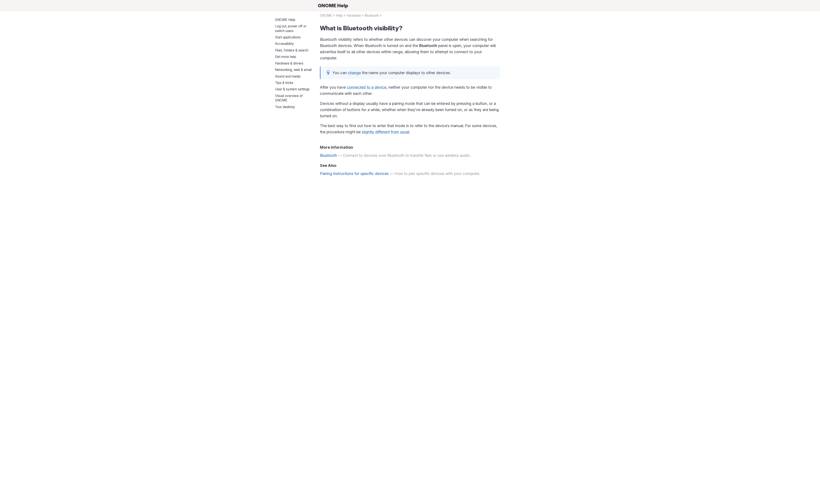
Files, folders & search (291, 50)
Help (339, 15)
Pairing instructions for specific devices (354, 173)
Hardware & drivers (289, 63)
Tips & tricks (284, 83)
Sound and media (287, 76)
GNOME (326, 15)
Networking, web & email (293, 70)
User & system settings (292, 89)
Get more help (285, 57)
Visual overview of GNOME (289, 98)
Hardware (354, 15)
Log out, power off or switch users (290, 28)
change (354, 72)
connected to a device (366, 87)
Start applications (288, 37)
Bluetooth (372, 15)
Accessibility (284, 44)
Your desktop (285, 107)
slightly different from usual (385, 132)
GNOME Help (285, 20)
